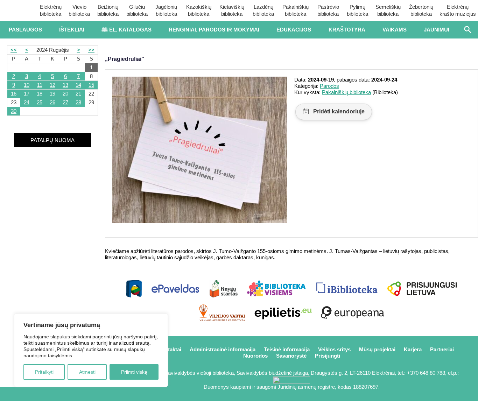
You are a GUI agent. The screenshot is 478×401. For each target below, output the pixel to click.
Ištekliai (71, 30)
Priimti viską (134, 372)
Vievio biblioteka (79, 10)
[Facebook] (29, 394)
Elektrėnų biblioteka (51, 10)
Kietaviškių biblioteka (231, 10)
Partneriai (442, 349)
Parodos (329, 86)
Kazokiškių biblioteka (198, 10)
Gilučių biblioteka (137, 10)
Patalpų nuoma (52, 140)
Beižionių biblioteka (108, 10)
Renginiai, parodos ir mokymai (214, 30)
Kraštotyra (347, 30)
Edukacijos (293, 30)
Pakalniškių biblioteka (295, 10)
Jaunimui (436, 30)
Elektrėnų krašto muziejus (458, 10)
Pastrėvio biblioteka (328, 10)
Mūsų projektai (377, 349)
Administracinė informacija (222, 349)
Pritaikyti (44, 372)
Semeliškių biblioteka (388, 10)
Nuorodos (255, 356)
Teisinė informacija (287, 349)
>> (91, 50)
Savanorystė (291, 356)
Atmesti (87, 372)
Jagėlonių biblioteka (166, 10)
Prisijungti (327, 356)
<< (13, 50)
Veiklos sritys (334, 349)
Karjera (413, 349)
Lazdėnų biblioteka (263, 10)
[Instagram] (75, 394)
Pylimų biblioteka (357, 10)
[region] (91, 350)
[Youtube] (52, 394)
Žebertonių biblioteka (421, 10)
